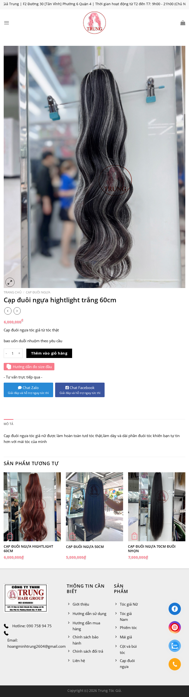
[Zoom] (10, 282)
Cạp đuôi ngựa (38, 292)
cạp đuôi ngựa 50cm (85, 546)
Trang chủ (12, 292)
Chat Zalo (30, 387)
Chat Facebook (80, 390)
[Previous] (4, 520)
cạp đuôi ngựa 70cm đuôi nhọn (151, 548)
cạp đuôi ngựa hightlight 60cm (28, 548)
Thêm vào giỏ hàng (49, 353)
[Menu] (6, 23)
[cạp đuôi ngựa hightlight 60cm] (32, 506)
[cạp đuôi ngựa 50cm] (94, 506)
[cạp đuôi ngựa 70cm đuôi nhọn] (156, 506)
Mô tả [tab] (8, 424)
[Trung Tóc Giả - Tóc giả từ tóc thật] (94, 22)
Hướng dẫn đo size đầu (32, 366)
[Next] (185, 520)
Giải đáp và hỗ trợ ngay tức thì (28, 393)
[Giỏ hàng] (182, 22)
